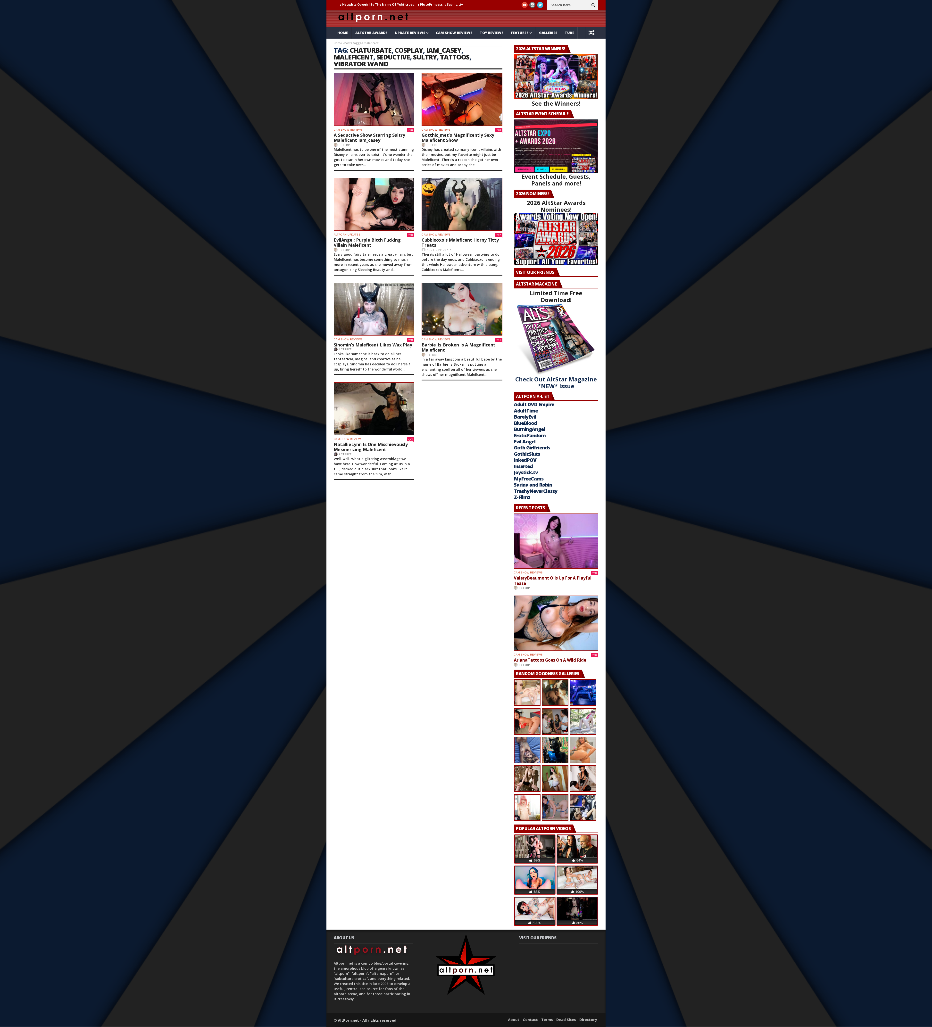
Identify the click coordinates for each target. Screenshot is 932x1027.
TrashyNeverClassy (535, 491)
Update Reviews (410, 32)
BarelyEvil (525, 416)
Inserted (523, 466)
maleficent (353, 56)
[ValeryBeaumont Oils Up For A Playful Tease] (556, 541)
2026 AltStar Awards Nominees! (556, 206)
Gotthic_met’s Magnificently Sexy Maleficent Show (458, 137)
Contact (530, 1019)
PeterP (344, 145)
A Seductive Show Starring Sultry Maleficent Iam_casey (369, 137)
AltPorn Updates (347, 234)
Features (520, 32)
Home (342, 32)
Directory (588, 1019)
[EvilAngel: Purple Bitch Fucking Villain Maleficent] (374, 204)
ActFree (345, 349)
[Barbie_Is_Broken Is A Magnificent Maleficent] (462, 309)
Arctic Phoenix (439, 250)
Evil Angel (524, 441)
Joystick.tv (526, 472)
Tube (569, 32)
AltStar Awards (371, 32)
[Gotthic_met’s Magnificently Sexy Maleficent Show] (462, 99)
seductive (393, 56)
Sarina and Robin (533, 484)
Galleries (548, 32)
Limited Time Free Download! (556, 296)
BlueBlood (525, 423)
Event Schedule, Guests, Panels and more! (556, 179)
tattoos (454, 56)
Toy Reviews (492, 32)
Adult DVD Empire (534, 404)
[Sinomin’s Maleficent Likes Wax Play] (374, 309)
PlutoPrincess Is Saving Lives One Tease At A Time (390, 4)
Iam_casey (443, 50)
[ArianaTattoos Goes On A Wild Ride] (556, 623)
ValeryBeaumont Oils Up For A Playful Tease (552, 580)
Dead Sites (566, 1019)
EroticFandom (530, 435)
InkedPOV (525, 460)
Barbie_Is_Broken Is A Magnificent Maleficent (458, 347)
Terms (547, 1019)
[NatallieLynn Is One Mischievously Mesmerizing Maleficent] (374, 408)
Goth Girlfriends (532, 447)
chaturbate (370, 50)
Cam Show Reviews (454, 32)
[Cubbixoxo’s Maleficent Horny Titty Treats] (462, 204)
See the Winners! (556, 103)
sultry (425, 56)
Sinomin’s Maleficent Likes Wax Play (373, 345)
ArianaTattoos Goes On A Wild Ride (550, 660)
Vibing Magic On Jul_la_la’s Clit (461, 4)
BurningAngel (529, 429)
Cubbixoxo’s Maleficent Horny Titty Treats (460, 242)
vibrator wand (361, 63)
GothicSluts (527, 454)
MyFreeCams (528, 478)
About (513, 1019)
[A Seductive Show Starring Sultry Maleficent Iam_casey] (374, 99)
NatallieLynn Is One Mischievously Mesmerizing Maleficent (371, 447)
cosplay (409, 50)
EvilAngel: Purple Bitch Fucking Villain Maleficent (367, 242)
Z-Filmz (522, 497)
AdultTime (526, 410)
